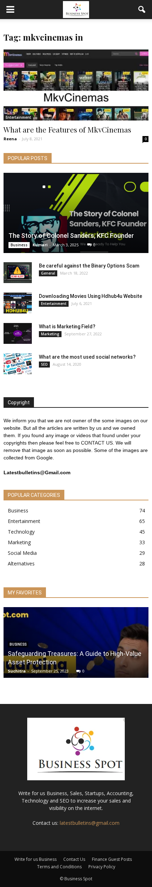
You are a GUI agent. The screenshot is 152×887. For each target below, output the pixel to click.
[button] (142, 9)
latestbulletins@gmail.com (89, 823)
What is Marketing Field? (67, 326)
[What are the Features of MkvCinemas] (76, 85)
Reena (10, 138)
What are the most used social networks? (87, 357)
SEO (44, 364)
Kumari (40, 244)
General (48, 273)
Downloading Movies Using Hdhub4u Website (90, 296)
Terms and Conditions (59, 867)
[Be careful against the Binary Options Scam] (18, 272)
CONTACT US (97, 443)
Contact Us (74, 859)
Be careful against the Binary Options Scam (89, 266)
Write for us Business (35, 859)
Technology (21, 531)
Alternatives (21, 563)
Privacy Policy (101, 867)
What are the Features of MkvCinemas (67, 129)
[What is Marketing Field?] (18, 333)
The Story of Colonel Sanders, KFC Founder (71, 235)
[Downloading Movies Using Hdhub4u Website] (18, 303)
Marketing (50, 333)
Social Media (22, 553)
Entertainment (18, 117)
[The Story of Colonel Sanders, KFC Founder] (76, 213)
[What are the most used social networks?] (18, 364)
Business (19, 244)
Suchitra (17, 671)
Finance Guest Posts (112, 859)
